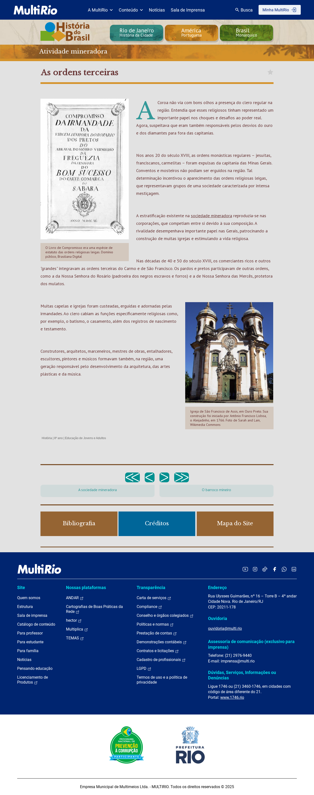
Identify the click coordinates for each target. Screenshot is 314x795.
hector (72, 620)
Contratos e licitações (156, 650)
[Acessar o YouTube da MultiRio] (245, 569)
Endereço (217, 587)
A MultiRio (98, 10)
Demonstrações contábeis (160, 642)
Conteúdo (128, 10)
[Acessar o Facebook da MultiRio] (274, 569)
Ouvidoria (217, 618)
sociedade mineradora (211, 215)
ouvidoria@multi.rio (225, 628)
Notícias (157, 10)
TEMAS (73, 638)
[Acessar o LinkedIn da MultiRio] (294, 569)
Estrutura (25, 606)
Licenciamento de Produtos (32, 680)
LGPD (142, 668)
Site (21, 587)
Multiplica (75, 629)
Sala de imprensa (32, 615)
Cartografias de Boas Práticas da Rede (94, 609)
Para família (28, 650)
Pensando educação (34, 668)
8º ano (58, 438)
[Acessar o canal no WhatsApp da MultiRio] (284, 569)
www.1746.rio (232, 697)
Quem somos (28, 597)
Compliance (147, 606)
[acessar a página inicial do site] (35, 10)
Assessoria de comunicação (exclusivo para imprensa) (251, 644)
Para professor (30, 633)
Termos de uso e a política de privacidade (162, 680)
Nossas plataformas (86, 587)
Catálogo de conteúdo (36, 624)
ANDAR (73, 597)
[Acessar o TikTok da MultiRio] (265, 569)
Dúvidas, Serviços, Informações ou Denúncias (242, 675)
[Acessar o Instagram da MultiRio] (255, 569)
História (47, 438)
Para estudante (30, 642)
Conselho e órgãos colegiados (163, 615)
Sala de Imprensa (188, 10)
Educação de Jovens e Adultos (85, 438)
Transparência (151, 587)
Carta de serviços (152, 597)
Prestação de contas (155, 633)
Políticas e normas (153, 624)
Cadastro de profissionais (159, 659)
